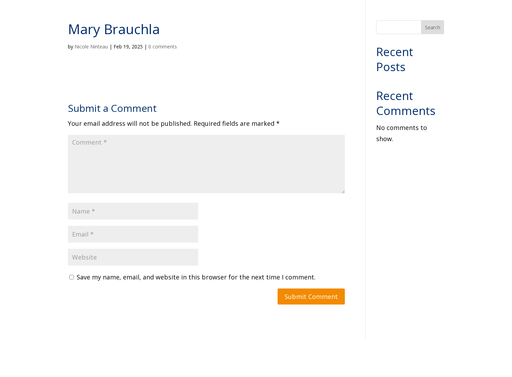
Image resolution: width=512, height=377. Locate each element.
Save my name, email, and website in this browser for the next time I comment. (196, 277)
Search (432, 27)
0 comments (162, 46)
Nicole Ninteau (91, 46)
